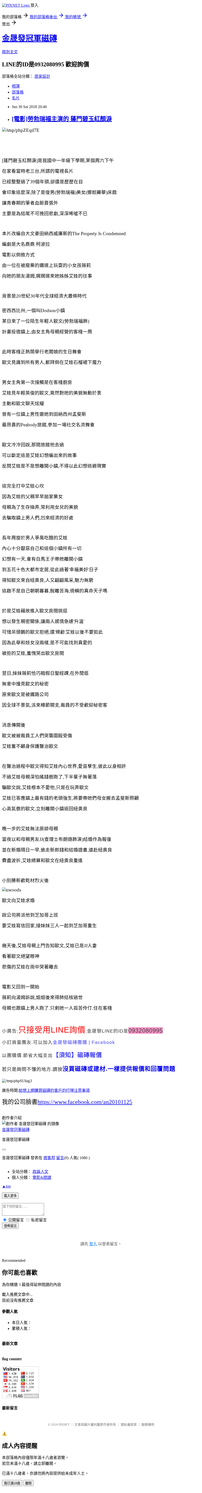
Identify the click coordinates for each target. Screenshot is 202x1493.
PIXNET (64, 1424)
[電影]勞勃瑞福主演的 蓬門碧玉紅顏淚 (62, 119)
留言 (60, 1158)
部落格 (18, 92)
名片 (16, 98)
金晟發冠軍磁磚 (29, 38)
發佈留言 (10, 1226)
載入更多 (10, 1196)
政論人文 (40, 1172)
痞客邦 (49, 1158)
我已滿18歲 (12, 1483)
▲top (6, 1186)
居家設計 (42, 76)
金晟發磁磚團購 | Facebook (84, 1042)
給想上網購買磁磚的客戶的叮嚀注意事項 (54, 1090)
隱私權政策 (129, 1424)
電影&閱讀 (42, 1177)
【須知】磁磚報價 (77, 1055)
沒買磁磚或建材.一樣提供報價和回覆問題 (119, 1068)
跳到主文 (10, 52)
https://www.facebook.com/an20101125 (84, 1102)
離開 (28, 1483)
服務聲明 (147, 1424)
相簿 (16, 86)
